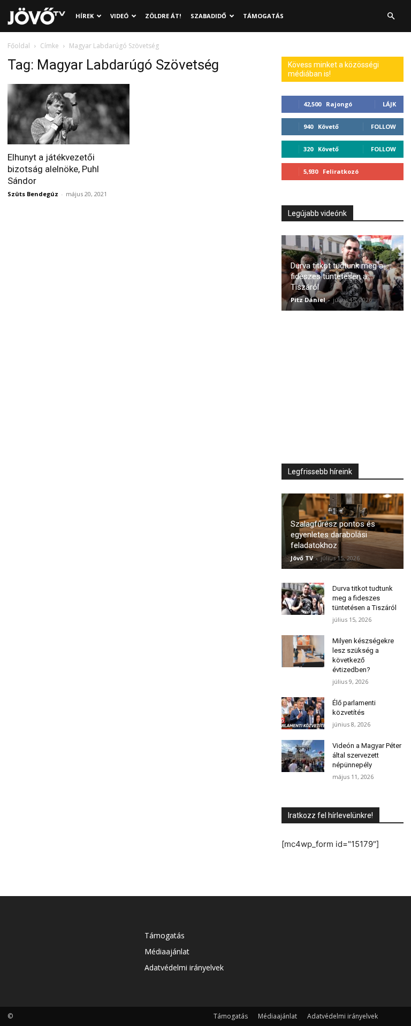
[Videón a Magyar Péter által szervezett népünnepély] (302, 756)
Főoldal (18, 45)
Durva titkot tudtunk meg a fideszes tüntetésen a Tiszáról (337, 276)
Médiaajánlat (166, 951)
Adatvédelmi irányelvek (184, 967)
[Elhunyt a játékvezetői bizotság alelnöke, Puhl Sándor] (68, 114)
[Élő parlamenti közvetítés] (302, 713)
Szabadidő (208, 16)
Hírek (84, 16)
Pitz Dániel (308, 300)
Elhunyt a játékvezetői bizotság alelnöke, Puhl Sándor (53, 169)
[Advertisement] (342, 389)
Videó (119, 16)
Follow (383, 126)
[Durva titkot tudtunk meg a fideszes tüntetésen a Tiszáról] (302, 599)
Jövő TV (302, 558)
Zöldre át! (163, 16)
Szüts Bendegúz (32, 194)
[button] (391, 16)
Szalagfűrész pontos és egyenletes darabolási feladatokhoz (333, 534)
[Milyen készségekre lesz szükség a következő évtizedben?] (302, 651)
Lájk (389, 104)
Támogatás (263, 16)
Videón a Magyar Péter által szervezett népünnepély (366, 755)
